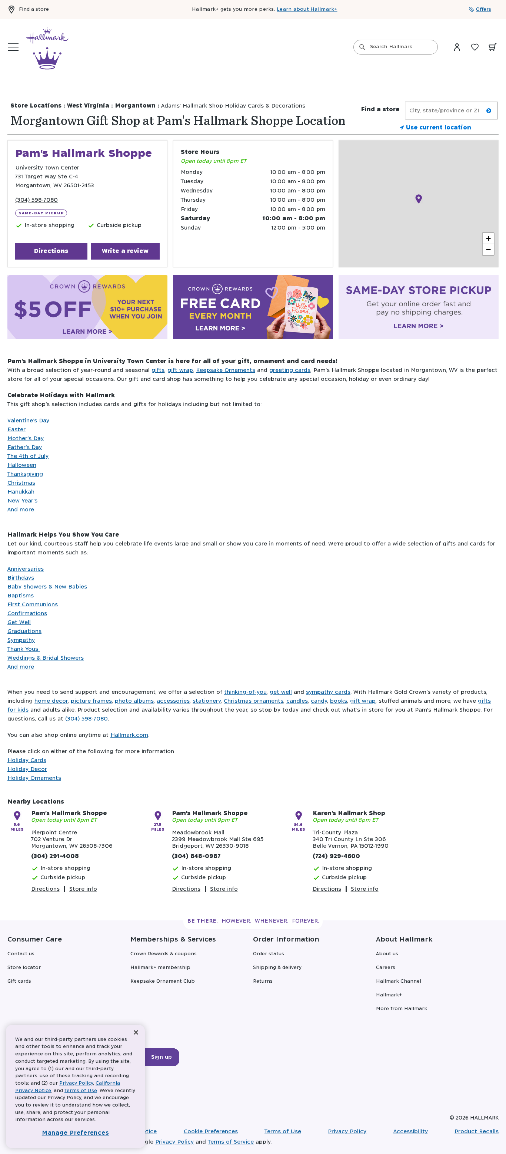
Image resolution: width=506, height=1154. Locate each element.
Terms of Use (282, 1131)
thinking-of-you (245, 692)
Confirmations (27, 613)
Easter (16, 429)
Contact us (20, 954)
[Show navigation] (13, 47)
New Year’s (22, 501)
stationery (207, 701)
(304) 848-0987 (196, 856)
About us (387, 954)
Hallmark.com (129, 735)
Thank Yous (23, 649)
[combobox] (395, 47)
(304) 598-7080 (36, 200)
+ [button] (488, 238)
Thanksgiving (25, 474)
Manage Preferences (75, 1133)
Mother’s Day (25, 438)
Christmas (21, 483)
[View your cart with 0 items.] (493, 47)
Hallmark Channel (398, 981)
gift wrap (180, 370)
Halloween (21, 465)
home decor (51, 701)
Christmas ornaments (253, 701)
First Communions (32, 604)
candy (319, 701)
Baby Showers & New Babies (47, 587)
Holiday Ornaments (34, 778)
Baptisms (20, 596)
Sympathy (21, 640)
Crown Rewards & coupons (163, 954)
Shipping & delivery (277, 967)
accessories (173, 701)
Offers (483, 9)
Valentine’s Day (28, 420)
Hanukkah (20, 492)
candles (297, 701)
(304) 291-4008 (55, 856)
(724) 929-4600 (336, 856)
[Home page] (47, 47)
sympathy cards (328, 692)
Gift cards (19, 981)
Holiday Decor (27, 769)
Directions (51, 251)
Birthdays (20, 578)
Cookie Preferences (211, 1131)
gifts (158, 370)
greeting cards (289, 370)
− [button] (488, 249)
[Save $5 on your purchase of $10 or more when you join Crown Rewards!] (87, 308)
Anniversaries (25, 569)
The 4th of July (28, 456)
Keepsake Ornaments (225, 370)
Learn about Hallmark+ (307, 9)
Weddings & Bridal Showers (45, 658)
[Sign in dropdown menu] (457, 47)
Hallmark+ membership (160, 967)
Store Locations (35, 106)
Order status (268, 954)
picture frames (91, 701)
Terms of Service (231, 1142)
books (338, 701)
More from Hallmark (401, 1008)
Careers (385, 967)
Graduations (24, 631)
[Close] (136, 1032)
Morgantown (135, 106)
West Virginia (88, 106)
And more (20, 509)
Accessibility (410, 1131)
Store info (83, 889)
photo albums (134, 701)
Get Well (19, 622)
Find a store (34, 9)
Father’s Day (24, 447)
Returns (263, 981)
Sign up (161, 1057)
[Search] (362, 47)
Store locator (24, 967)
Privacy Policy (347, 1131)
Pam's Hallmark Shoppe (69, 813)
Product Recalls (477, 1131)
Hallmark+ (389, 995)
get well (281, 692)
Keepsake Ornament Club (162, 981)
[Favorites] (475, 47)
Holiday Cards (26, 760)
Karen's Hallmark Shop (349, 813)
